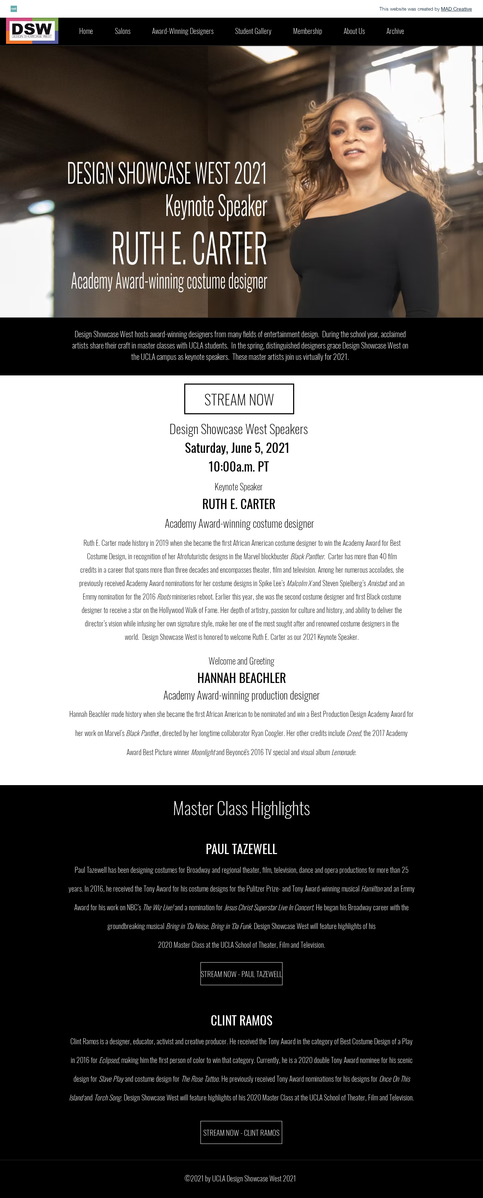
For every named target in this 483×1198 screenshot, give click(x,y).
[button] (182, 31)
